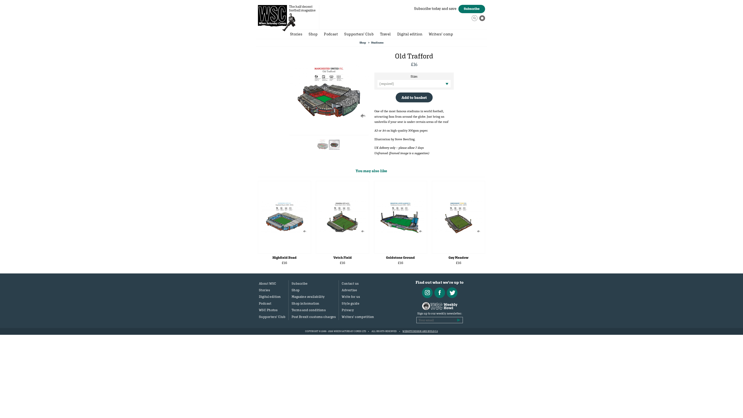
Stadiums (377, 42)
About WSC (267, 283)
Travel (385, 34)
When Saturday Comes (272, 16)
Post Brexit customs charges (314, 317)
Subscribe (472, 9)
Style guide (350, 303)
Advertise (349, 290)
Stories (296, 34)
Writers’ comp (441, 34)
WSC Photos (268, 310)
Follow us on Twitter (452, 292)
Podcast (331, 34)
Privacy (348, 310)
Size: (414, 76)
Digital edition (409, 34)
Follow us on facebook (439, 292)
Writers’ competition (358, 317)
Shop (313, 34)
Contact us (350, 283)
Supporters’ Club (359, 34)
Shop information (305, 303)
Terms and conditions (309, 310)
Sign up (458, 320)
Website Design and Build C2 (420, 331)
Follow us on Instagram (427, 292)
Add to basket (414, 97)
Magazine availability (308, 297)
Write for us (351, 297)
